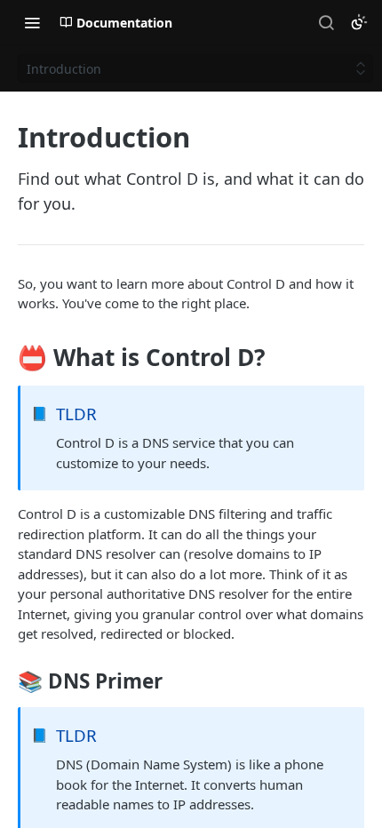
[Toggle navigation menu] (32, 22)
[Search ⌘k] (326, 22)
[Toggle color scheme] (359, 22)
